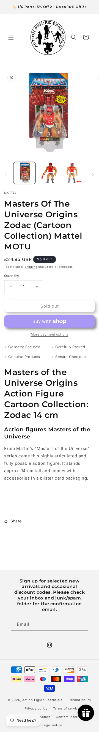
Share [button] (16, 521)
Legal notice (52, 725)
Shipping (31, 266)
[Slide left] (6, 174)
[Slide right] (93, 174)
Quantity (11, 276)
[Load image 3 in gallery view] (74, 173)
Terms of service (66, 708)
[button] (11, 37)
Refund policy (80, 700)
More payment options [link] (49, 334)
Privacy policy (36, 708)
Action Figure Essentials (42, 700)
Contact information (72, 717)
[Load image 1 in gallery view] (24, 173)
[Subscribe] (82, 624)
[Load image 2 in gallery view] (49, 173)
